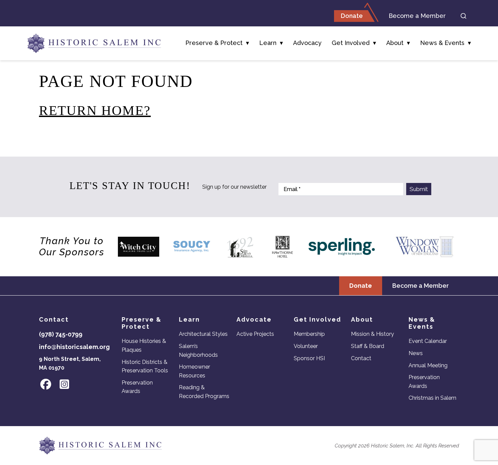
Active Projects (255, 334)
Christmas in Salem (432, 398)
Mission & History (372, 334)
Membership (309, 334)
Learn (267, 42)
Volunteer (306, 346)
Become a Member (417, 15)
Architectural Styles (203, 334)
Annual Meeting (428, 365)
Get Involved (351, 42)
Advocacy (307, 42)
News (416, 353)
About (394, 42)
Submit (419, 189)
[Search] (463, 16)
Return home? (95, 110)
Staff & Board (367, 346)
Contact (361, 358)
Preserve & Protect (214, 42)
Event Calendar (428, 341)
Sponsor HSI (309, 358)
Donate (352, 15)
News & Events (442, 42)
